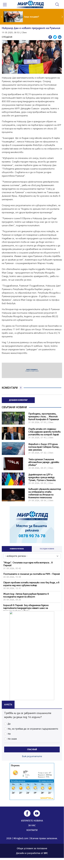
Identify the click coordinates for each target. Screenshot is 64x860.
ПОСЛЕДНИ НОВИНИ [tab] (47, 549)
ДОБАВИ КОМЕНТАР (18, 400)
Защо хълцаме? (31, 17)
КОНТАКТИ (32, 830)
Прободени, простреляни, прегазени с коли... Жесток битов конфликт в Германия (43, 416)
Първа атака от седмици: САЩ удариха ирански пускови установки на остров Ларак (44, 432)
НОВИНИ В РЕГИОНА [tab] (17, 549)
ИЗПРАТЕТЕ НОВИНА (32, 820)
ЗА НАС (32, 825)
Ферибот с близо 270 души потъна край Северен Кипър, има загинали (43, 447)
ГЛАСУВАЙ (32, 749)
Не (9, 733)
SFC (46, 853)
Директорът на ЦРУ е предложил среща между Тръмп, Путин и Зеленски (42, 477)
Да (9, 723)
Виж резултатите (32, 756)
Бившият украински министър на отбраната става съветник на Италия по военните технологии (44, 493)
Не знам (12, 738)
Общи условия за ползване (32, 848)
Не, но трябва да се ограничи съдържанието (33, 728)
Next (62, 16)
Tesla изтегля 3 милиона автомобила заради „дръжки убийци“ (43, 462)
